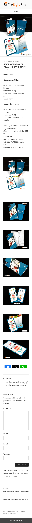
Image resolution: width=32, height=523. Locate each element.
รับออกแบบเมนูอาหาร (14, 385)
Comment (7, 408)
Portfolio (9, 378)
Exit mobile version (16, 520)
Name (5, 433)
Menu (16, 11)
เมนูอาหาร (23, 385)
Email (5, 444)
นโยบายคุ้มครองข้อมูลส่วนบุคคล (11, 511)
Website (6, 454)
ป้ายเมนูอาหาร (10, 381)
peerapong (16, 61)
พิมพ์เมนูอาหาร (19, 381)
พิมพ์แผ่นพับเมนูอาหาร (19, 382)
